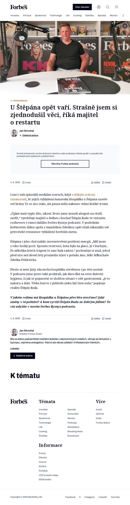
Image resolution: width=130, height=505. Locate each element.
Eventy (42, 453)
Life (67, 15)
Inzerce (42, 462)
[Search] (107, 7)
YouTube (115, 497)
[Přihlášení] (99, 7)
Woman (113, 15)
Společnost (40, 15)
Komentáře (73, 414)
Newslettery (73, 427)
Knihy (98, 418)
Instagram (89, 497)
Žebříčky (89, 15)
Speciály (102, 15)
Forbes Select (103, 423)
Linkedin (14, 348)
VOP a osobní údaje (48, 475)
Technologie (56, 15)
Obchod (100, 414)
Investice (14, 15)
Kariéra (42, 466)
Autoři (99, 409)
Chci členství (82, 7)
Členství (43, 457)
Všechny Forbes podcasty (65, 164)
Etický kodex (45, 479)
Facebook (70, 497)
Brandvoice (73, 436)
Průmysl (27, 15)
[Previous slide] (7, 15)
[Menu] (116, 7)
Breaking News (75, 431)
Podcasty (72, 423)
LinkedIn (102, 497)
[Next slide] (123, 15)
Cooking (77, 15)
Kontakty (43, 471)
